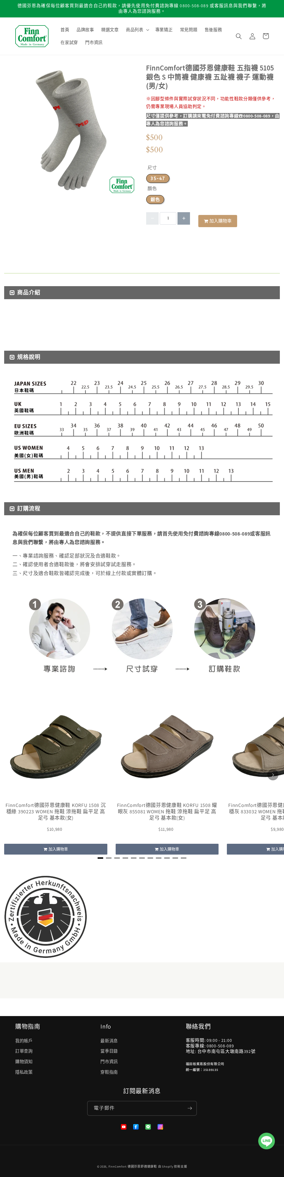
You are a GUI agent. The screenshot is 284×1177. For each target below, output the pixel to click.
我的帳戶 (24, 1040)
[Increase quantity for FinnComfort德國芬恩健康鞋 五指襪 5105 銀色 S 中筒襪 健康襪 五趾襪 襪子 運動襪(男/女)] (184, 218)
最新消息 (109, 1040)
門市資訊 (109, 1061)
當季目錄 (109, 1051)
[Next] (272, 774)
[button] (137, 30)
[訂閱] (189, 1108)
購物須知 (24, 1061)
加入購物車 (58, 849)
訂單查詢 (24, 1051)
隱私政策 (24, 1072)
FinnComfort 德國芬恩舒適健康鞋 (132, 1166)
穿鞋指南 (109, 1072)
